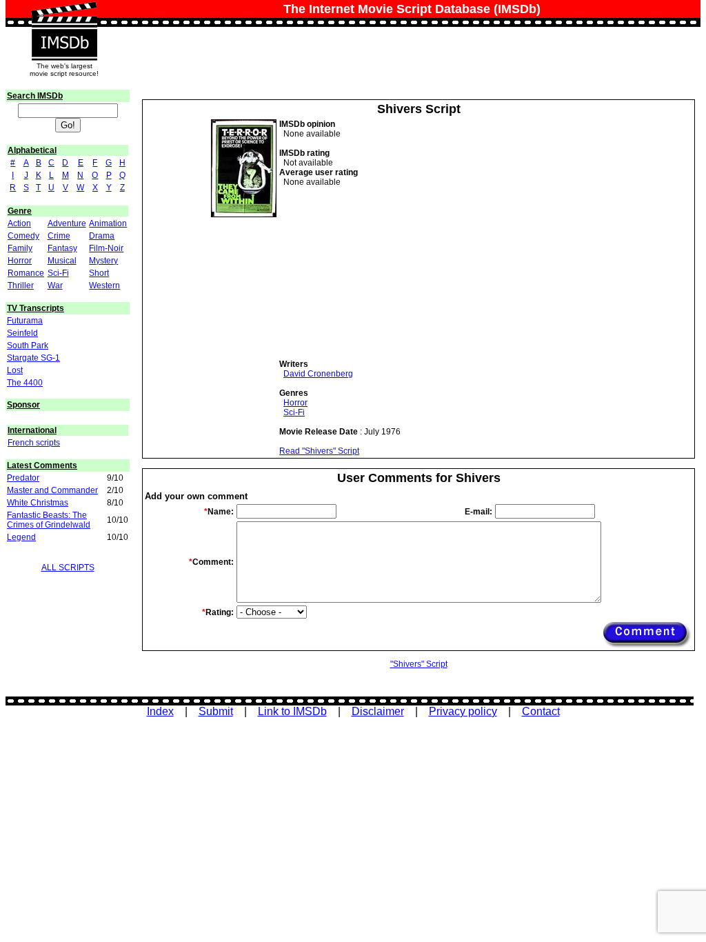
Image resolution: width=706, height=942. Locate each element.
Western (104, 285)
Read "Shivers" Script (319, 451)
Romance (26, 273)
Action (19, 223)
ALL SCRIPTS (67, 567)
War (55, 285)
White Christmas (37, 503)
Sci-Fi (58, 273)
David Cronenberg (318, 374)
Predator (23, 478)
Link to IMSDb (292, 711)
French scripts (34, 443)
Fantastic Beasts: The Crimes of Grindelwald (48, 520)
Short (99, 273)
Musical (62, 260)
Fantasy (62, 248)
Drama (101, 236)
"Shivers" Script (418, 664)
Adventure (67, 223)
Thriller (21, 285)
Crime (59, 236)
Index (160, 711)
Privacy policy (463, 711)
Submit (216, 711)
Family (20, 248)
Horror (20, 260)
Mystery (103, 260)
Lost (15, 370)
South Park (27, 345)
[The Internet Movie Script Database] (64, 15)
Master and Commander (52, 490)
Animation (108, 223)
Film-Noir (106, 248)
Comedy (23, 236)
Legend (21, 537)
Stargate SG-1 (33, 358)
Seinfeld (22, 333)
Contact (541, 711)
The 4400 (25, 383)
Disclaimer (378, 711)
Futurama (25, 320)
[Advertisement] (382, 273)
